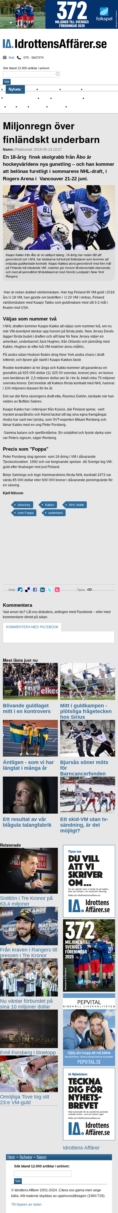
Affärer (47, 98)
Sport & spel (52, 89)
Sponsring (40, 107)
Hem (11, 1157)
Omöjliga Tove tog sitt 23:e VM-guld (24, 1099)
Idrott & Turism (81, 107)
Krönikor (33, 89)
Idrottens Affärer (55, 44)
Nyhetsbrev (74, 89)
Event (13, 107)
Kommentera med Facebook (32, 627)
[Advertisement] (28, 554)
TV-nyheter (58, 107)
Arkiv (90, 89)
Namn (25, 107)
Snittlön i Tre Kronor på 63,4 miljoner (26, 901)
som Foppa (26, 512)
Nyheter (15, 89)
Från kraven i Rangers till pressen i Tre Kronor (28, 952)
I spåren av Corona (69, 98)
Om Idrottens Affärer (24, 98)
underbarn (55, 512)
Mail (11, 57)
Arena (91, 98)
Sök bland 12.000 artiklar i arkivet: (26, 68)
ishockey (24, 505)
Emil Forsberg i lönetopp (28, 1052)
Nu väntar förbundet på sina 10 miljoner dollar (26, 1004)
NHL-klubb (76, 505)
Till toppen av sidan (26, 1204)
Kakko (49, 505)
